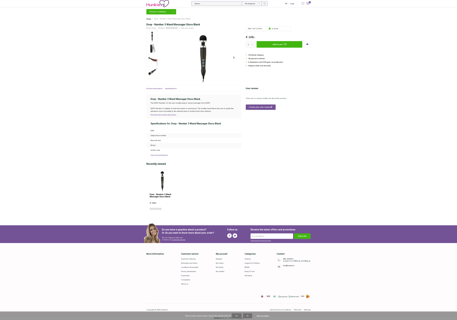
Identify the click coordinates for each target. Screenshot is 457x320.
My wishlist (220, 271)
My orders (220, 263)
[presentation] (234, 57)
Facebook (229, 235)
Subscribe (302, 236)
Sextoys (248, 259)
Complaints (185, 280)
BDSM (247, 267)
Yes (236, 316)
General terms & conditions (280, 310)
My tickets (220, 267)
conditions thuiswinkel (189, 267)
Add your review (187, 28)
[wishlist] (302, 3)
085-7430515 (288, 259)
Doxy (154, 28)
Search (265, 3)
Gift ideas (248, 275)
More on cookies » (263, 316)
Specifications (171, 88)
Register (219, 259)
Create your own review (260, 107)
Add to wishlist (307, 44)
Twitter (235, 235)
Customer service (178, 240)
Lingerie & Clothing (252, 263)
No (248, 316)
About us (184, 284)
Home (148, 19)
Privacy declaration (188, 271)
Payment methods (188, 259)
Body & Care (250, 271)
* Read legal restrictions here (261, 240)
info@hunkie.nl (288, 266)
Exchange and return (189, 263)
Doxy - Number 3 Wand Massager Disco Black (160, 195)
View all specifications (159, 155)
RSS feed (297, 310)
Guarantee (185, 275)
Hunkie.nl (164, 310)
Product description (154, 88)
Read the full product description (163, 115)
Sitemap (307, 310)
